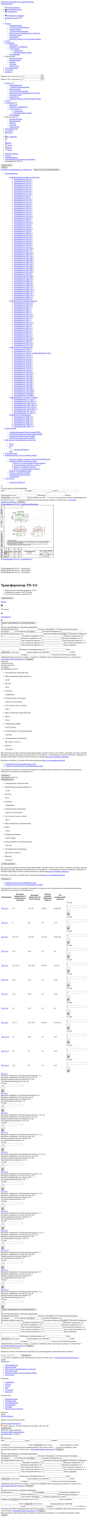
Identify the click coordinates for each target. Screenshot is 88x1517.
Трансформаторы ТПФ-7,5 (24, 426)
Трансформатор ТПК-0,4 (23, 280)
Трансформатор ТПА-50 (23, 239)
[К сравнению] (68, 914)
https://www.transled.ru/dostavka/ (57, 757)
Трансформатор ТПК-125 (23, 254)
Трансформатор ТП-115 (22, 208)
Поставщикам (14, 54)
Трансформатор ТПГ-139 (23, 337)
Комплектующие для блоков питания (23, 461)
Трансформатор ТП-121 (22, 183)
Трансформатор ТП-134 (22, 204)
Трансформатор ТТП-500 (23, 386)
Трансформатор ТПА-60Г (23, 339)
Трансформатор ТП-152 (22, 195)
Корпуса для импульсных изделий (26, 469)
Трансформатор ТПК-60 (23, 243)
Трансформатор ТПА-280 (23, 268)
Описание (5, 775)
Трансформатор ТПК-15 (23, 206)
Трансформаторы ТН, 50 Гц (24, 411)
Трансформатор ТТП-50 (23, 365)
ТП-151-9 (4, 1022)
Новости (12, 62)
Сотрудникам (14, 49)
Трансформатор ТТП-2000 (23, 393)
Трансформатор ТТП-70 (23, 368)
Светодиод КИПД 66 (17, 482)
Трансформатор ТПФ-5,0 (23, 424)
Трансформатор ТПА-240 (23, 266)
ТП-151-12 (5, 1065)
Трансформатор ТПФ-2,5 (23, 422)
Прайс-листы (14, 66)
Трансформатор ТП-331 (22, 181)
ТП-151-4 (4, 951)
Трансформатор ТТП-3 (22, 349)
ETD (11, 446)
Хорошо (4, 1515)
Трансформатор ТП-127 (22, 251)
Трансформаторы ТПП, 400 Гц (25, 405)
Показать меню (7, 165)
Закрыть (4, 167)
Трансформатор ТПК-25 (23, 218)
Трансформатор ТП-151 (22, 187)
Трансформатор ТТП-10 (23, 355)
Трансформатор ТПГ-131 (23, 316)
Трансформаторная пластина (19, 475)
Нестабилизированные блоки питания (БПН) (26, 434)
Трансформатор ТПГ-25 (23, 334)
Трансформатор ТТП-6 (22, 351)
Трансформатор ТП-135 (22, 214)
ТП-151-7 (4, 994)
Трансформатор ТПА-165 (23, 256)
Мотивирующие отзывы (23, 52)
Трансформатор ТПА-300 (23, 270)
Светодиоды (14, 37)
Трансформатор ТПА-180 (23, 258)
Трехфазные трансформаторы (20, 415)
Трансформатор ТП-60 (22, 231)
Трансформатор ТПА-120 (23, 253)
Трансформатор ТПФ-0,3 (23, 417)
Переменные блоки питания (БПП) (22, 436)
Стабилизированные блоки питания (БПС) (25, 432)
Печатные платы (15, 35)
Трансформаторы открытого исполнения (24, 177)
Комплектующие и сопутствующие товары (25, 39)
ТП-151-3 (4, 937)
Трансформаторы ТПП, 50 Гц (25, 403)
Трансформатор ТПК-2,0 (23, 293)
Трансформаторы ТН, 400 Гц (24, 413)
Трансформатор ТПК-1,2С (23, 291)
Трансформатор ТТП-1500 (23, 392)
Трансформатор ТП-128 (22, 227)
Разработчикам (14, 60)
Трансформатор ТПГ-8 (22, 326)
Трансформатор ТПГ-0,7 (23, 307)
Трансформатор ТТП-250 (23, 380)
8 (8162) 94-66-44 (7, 1416)
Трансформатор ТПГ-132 (23, 324)
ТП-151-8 (4, 1008)
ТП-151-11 (5, 1051)
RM (10, 451)
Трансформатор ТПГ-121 (23, 314)
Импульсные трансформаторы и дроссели (24, 33)
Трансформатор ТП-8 (22, 197)
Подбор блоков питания (18, 31)
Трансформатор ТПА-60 (23, 241)
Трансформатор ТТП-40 (23, 363)
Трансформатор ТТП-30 (23, 361)
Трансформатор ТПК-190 (23, 260)
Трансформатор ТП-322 (22, 198)
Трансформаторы (15, 25)
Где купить (9, 70)
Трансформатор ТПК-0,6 (23, 281)
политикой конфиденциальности (13, 659)
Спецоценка (18, 50)
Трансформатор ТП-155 (22, 212)
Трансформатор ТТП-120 (23, 374)
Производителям (15, 58)
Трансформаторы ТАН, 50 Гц (25, 407)
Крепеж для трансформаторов (20, 471)
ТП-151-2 (4, 923)
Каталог (8, 23)
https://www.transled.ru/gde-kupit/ (53, 760)
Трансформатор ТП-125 (22, 210)
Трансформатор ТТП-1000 (23, 390)
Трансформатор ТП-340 (22, 274)
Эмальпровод (14, 477)
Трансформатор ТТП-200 (23, 378)
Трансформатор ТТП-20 (23, 359)
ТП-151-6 (4, 980)
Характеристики (7, 598)
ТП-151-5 (4, 965)
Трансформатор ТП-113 (22, 200)
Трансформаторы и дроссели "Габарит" (23, 397)
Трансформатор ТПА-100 (23, 249)
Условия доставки (8, 864)
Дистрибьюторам (11, 68)
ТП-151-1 (4, 908)
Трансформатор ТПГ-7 (22, 320)
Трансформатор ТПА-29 (23, 222)
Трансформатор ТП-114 (22, 202)
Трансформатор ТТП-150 (23, 376)
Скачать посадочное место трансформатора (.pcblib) (24, 766)
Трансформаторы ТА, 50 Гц (24, 399)
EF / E (11, 444)
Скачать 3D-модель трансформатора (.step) (20, 764)
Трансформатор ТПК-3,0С (23, 295)
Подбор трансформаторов (19, 27)
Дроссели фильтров (21, 449)
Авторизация (12, 11)
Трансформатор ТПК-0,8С (23, 285)
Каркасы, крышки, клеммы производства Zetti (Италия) (29, 459)
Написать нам (6, 1428)
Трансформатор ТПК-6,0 (23, 299)
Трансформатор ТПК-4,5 (23, 297)
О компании (9, 43)
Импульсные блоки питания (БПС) (22, 438)
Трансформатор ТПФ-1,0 (23, 419)
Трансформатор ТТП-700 (23, 388)
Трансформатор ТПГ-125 (23, 343)
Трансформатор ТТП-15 (23, 357)
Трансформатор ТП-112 (22, 191)
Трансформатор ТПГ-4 (22, 312)
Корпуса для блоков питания (24, 467)
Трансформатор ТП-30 (22, 220)
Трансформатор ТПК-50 (23, 233)
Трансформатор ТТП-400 (23, 384)
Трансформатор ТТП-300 (23, 382)
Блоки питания (14, 29)
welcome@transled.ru (13, 1423)
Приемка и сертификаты (18, 47)
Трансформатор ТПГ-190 (23, 345)
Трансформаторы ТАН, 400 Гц (25, 409)
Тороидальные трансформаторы (21, 347)
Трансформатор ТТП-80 (23, 370)
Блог (7, 1388)
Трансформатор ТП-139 (22, 237)
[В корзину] (68, 911)
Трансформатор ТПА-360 (23, 278)
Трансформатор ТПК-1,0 (23, 287)
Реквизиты (13, 45)
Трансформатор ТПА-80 (23, 245)
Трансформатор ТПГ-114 (23, 328)
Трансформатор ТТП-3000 (23, 395)
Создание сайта (6, 1434)
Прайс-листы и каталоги (14, 1409)
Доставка (12, 64)
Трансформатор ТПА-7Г (23, 318)
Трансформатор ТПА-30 (23, 224)
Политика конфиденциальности (12, 1432)
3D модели (5, 879)
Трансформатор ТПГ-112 (23, 322)
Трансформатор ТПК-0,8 (23, 283)
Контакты (8, 72)
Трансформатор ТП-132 (22, 193)
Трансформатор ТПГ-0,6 (23, 305)
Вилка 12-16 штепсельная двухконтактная (29, 463)
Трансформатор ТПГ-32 (23, 336)
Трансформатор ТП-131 (22, 185)
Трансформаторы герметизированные (23, 301)
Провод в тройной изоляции (19, 473)
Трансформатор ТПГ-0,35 (23, 303)
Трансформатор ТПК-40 (23, 229)
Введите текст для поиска (10, 76)
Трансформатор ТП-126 (22, 247)
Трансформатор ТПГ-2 (22, 310)
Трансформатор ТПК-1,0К (23, 289)
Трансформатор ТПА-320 (23, 272)
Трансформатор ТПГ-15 (23, 330)
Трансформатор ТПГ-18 (23, 332)
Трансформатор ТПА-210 (23, 264)
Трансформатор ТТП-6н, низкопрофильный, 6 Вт (32, 353)
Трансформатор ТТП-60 (23, 366)
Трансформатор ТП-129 (22, 235)
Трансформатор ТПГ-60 (23, 341)
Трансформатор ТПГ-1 (22, 309)
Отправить (21, 502)
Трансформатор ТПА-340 (23, 276)
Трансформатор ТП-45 (22, 225)
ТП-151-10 (5, 1037)
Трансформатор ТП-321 (22, 179)
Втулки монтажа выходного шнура (27, 465)
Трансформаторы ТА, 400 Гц (24, 401)
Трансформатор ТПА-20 (23, 216)
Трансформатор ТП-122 (22, 189)
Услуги (7, 41)
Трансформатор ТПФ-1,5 (23, 421)
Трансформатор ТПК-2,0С (23, 262)
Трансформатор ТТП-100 (23, 372)
